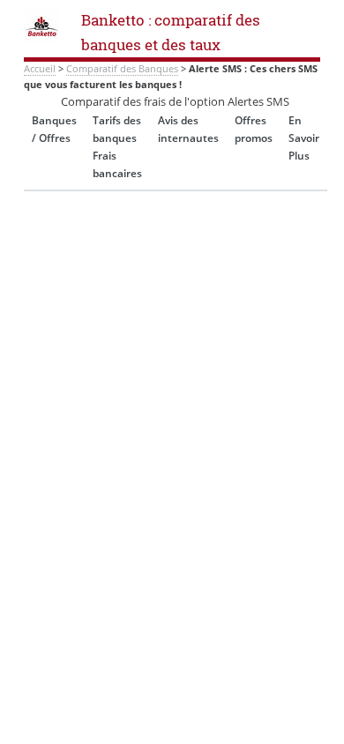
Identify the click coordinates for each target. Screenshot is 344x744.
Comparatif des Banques (122, 69)
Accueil (40, 69)
